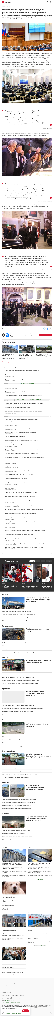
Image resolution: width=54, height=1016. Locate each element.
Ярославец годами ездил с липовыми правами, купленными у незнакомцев (19, 714)
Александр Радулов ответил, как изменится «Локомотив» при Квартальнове (23, 521)
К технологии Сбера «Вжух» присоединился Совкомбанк (13, 969)
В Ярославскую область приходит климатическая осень (15, 839)
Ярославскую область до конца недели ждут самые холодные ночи (17, 836)
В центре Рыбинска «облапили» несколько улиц (16, 478)
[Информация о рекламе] (49, 384)
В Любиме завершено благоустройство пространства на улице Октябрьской (38, 756)
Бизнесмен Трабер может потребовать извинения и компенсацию (20, 432)
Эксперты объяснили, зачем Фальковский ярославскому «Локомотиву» (9, 586)
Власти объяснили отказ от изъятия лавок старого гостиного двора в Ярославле (24, 509)
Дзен (13, 987)
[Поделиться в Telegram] (44, 328)
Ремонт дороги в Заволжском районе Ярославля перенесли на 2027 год (19, 799)
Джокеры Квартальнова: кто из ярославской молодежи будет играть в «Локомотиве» (30, 586)
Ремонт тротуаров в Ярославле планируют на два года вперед (16, 771)
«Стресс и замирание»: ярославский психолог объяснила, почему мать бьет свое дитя (25, 530)
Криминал (14, 433)
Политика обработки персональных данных (11, 1002)
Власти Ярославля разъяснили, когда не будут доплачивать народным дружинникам (24, 482)
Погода (13, 396)
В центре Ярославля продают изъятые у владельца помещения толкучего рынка (20, 680)
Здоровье (14, 413)
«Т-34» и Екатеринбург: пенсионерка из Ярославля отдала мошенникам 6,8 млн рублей (25, 543)
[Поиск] (47, 2)
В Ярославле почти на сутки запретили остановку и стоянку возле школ (22, 370)
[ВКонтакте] (7, 335)
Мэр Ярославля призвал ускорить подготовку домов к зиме (40, 875)
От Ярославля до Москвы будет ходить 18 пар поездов (39, 929)
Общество (14, 372)
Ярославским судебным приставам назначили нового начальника (20, 513)
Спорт (13, 527)
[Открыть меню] (50, 2)
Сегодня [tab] (49, 561)
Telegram (14, 983)
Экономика (14, 388)
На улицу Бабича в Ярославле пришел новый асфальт (17, 407)
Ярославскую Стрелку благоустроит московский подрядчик (16, 768)
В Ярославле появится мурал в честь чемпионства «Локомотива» (20, 500)
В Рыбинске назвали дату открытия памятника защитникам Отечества (21, 453)
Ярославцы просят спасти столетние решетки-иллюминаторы (16, 649)
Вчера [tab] (43, 561)
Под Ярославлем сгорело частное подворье (15, 436)
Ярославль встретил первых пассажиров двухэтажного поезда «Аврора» (19, 802)
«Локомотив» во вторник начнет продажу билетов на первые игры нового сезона (24, 374)
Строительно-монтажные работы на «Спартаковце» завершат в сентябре (19, 774)
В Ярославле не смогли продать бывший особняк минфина (14, 933)
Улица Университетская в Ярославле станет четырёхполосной (16, 805)
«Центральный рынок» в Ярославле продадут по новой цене (19, 474)
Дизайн (13, 459)
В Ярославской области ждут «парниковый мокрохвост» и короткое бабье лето (23, 395)
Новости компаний (7, 946)
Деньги (13, 475)
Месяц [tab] (32, 561)
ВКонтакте (14, 985)
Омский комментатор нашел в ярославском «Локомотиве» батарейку (21, 440)
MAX (13, 989)
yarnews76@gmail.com (9, 1000)
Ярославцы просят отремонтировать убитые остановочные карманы (21, 379)
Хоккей (13, 376)
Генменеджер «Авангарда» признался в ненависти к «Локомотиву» (20, 496)
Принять (25, 1010)
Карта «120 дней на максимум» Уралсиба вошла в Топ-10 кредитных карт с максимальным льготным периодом (26, 487)
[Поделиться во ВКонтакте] (47, 328)
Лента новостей (10, 368)
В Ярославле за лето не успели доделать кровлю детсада (18, 423)
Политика (9, 6)
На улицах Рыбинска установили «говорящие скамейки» (15, 777)
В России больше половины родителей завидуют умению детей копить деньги (20, 683)
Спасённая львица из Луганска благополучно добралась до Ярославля (21, 470)
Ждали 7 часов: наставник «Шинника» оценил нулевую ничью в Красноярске (23, 526)
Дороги (13, 380)
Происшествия (15, 467)
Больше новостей (45, 552)
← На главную (6, 361)
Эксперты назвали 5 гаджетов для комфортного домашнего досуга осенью (22, 461)
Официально (15, 484)
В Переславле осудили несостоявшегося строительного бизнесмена (21, 492)
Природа (14, 450)
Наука (13, 404)
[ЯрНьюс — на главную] (6, 2)
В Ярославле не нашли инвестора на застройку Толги (13, 935)
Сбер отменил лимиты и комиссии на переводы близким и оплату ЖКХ (39, 864)
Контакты (4, 987)
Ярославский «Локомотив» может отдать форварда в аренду (19, 391)
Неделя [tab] (37, 561)
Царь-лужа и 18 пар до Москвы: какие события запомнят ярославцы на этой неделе (24, 547)
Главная (3, 6)
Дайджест (14, 489)
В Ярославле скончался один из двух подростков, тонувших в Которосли (19, 652)
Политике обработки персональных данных (12, 1013)
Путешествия (31, 913)
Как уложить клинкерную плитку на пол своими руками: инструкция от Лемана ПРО (24, 457)
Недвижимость (15, 510)
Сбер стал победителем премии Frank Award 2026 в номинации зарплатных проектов (14, 962)
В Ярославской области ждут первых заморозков (13, 833)
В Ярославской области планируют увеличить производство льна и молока (22, 386)
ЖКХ (29, 847)
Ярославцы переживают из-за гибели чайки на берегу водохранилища (21, 449)
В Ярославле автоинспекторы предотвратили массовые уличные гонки (21, 505)
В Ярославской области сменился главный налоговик (17, 517)
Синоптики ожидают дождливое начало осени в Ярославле (19, 534)
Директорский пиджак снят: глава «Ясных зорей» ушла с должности (18, 677)
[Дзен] (3, 335)
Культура (14, 480)
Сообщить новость (45, 335)
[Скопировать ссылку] (50, 328)
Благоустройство (8, 751)
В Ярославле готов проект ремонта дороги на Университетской (17, 808)
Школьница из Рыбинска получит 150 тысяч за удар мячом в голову (20, 444)
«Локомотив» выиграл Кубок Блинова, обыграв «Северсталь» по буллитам (22, 538)
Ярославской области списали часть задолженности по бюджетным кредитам (12, 864)
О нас (3, 983)
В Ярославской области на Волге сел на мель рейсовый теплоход (17, 711)
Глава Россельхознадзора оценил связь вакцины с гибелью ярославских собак (23, 411)
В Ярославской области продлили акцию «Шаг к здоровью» (19, 428)
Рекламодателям (6, 985)
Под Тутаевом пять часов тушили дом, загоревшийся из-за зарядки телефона (23, 466)
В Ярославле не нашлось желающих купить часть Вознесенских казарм (21, 419)
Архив (3, 989)
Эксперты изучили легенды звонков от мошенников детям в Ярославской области (24, 403)
